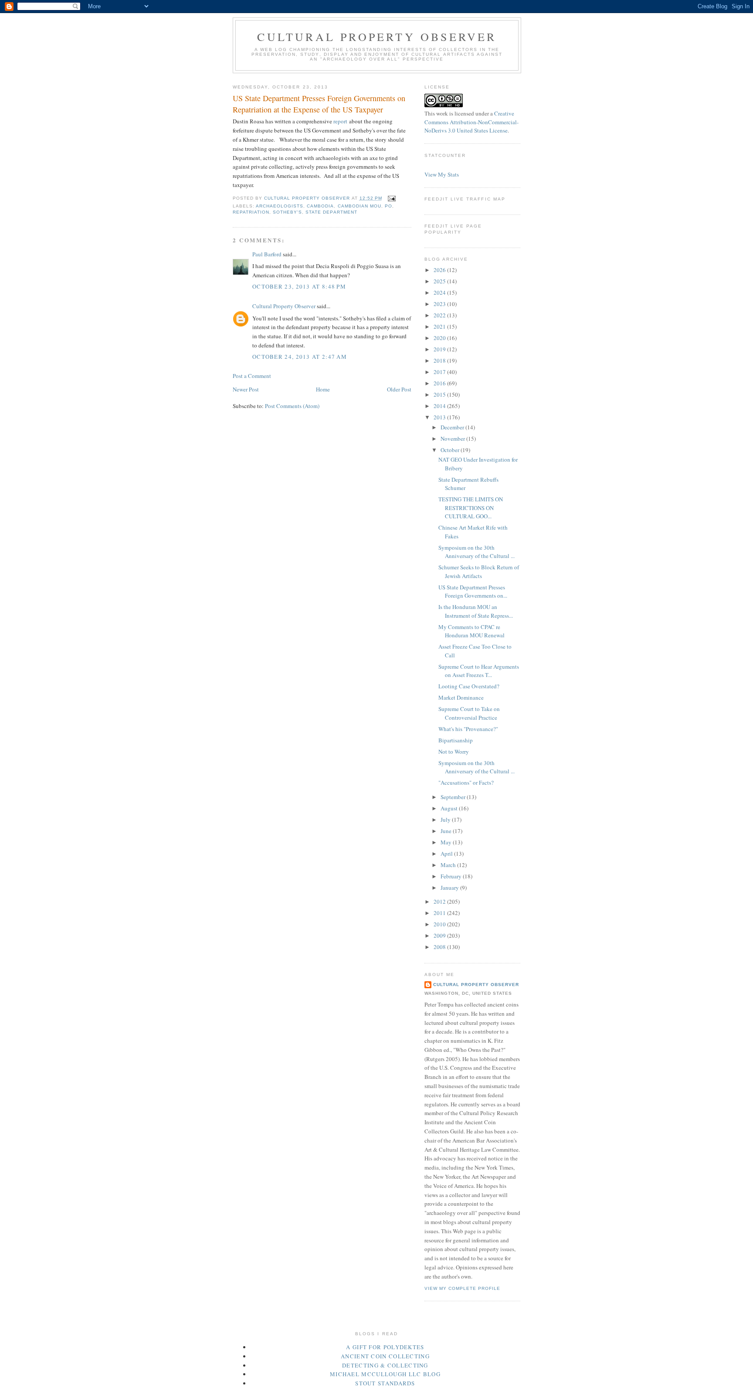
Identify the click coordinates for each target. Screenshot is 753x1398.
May (447, 842)
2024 (440, 292)
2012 (440, 901)
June (447, 831)
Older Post (399, 389)
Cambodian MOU (359, 206)
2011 (440, 913)
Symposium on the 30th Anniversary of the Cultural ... (476, 552)
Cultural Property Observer (376, 36)
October (451, 450)
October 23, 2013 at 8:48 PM (299, 286)
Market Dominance (461, 697)
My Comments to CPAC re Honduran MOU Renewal (471, 631)
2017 (440, 372)
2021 (440, 326)
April (447, 853)
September (454, 797)
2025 (440, 281)
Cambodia (320, 206)
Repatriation (251, 212)
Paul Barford (267, 254)
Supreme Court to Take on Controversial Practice (469, 713)
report (340, 121)
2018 (440, 360)
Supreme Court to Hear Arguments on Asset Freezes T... (478, 671)
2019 (440, 349)
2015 (440, 394)
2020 (440, 338)
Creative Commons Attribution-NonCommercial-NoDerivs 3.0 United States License (471, 121)
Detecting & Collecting (385, 1365)
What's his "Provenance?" (468, 729)
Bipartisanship (455, 740)
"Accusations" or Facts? (466, 782)
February (452, 876)
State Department (331, 212)
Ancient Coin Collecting (385, 1356)
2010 (440, 924)
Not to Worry (453, 751)
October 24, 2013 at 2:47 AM (299, 357)
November (453, 438)
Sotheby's (287, 212)
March (449, 865)
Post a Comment (252, 376)
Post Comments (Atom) (292, 406)
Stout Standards (385, 1383)
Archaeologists (279, 206)
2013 (440, 417)
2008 (440, 947)
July (446, 819)
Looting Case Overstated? (468, 686)
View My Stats (441, 174)
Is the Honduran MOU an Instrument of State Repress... (475, 611)
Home (323, 389)
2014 (440, 406)
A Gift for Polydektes (385, 1347)
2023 (440, 304)
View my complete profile (462, 1288)
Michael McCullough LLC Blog (385, 1374)
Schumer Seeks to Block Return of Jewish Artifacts (478, 571)
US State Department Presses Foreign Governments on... (472, 591)
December (453, 427)
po (388, 206)
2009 (440, 935)
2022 (440, 315)
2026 (440, 270)
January (450, 887)
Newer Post (246, 389)
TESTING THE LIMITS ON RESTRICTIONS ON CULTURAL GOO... (470, 507)
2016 (440, 383)
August (450, 808)
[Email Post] (391, 198)
